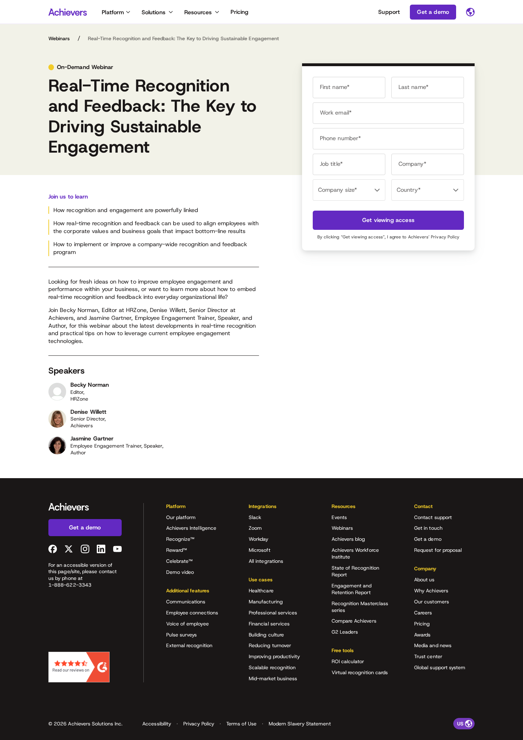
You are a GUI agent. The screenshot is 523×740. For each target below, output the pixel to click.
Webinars (59, 38)
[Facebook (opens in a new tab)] (52, 549)
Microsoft (259, 550)
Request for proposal (438, 550)
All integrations (266, 561)
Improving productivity (274, 656)
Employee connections (192, 612)
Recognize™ (180, 539)
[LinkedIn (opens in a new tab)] (101, 549)
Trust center (428, 656)
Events (339, 517)
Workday (259, 539)
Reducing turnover (270, 645)
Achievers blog (348, 539)
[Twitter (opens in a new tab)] (68, 549)
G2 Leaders (345, 632)
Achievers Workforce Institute (355, 553)
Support (389, 12)
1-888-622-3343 (69, 585)
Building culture (266, 634)
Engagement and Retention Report (352, 589)
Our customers (431, 601)
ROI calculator (348, 661)
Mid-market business (273, 678)
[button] (196, 508)
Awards (422, 634)
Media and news (432, 645)
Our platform (181, 517)
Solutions (153, 12)
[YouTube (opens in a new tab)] (117, 549)
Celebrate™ (179, 561)
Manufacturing (266, 601)
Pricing (239, 12)
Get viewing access (388, 220)
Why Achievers (431, 590)
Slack (255, 517)
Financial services (269, 623)
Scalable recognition (272, 667)
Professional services (273, 612)
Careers (423, 612)
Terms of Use (241, 723)
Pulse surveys (181, 634)
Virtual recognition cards (360, 672)
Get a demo (428, 539)
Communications (186, 601)
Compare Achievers (354, 621)
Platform (113, 12)
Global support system (439, 667)
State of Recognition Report (355, 571)
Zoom (255, 528)
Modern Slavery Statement (300, 723)
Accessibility (156, 723)
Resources (198, 12)
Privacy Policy (445, 237)
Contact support (433, 517)
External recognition (189, 645)
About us (424, 579)
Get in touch (428, 528)
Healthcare (261, 590)
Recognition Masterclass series (360, 606)
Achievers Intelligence (191, 528)
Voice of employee (187, 623)
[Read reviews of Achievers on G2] (79, 667)
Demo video (180, 572)
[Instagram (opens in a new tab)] (85, 549)
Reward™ (176, 550)
